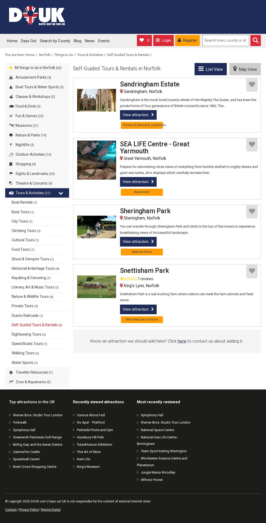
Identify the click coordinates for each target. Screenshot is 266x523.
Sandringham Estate (149, 84)
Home (12, 41)
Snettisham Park (144, 270)
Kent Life (83, 459)
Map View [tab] (247, 69)
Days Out (28, 41)
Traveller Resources (34, 372)
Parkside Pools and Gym (95, 430)
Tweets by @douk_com (216, 395)
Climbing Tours (26, 231)
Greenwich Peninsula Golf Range (37, 437)
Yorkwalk (20, 422)
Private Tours (25, 306)
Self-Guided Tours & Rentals (128, 55)
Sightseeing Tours (29, 334)
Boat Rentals (24, 202)
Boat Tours (23, 212)
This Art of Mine (89, 452)
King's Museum (88, 467)
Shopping (25, 164)
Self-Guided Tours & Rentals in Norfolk (117, 68)
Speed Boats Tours (29, 344)
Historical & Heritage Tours (35, 268)
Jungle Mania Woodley (158, 472)
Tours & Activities (90, 55)
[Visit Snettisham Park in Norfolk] (96, 286)
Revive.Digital (51, 510)
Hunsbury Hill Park (90, 437)
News (90, 41)
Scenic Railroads (27, 315)
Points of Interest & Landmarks (143, 125)
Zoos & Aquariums (33, 382)
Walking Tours (25, 353)
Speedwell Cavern (26, 459)
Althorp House (152, 480)
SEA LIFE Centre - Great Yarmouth (154, 148)
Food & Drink (28, 106)
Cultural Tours (25, 240)
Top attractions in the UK (32, 402)
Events (104, 41)
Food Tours (23, 249)
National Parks (142, 252)
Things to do (63, 55)
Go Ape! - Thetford (91, 422)
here (182, 341)
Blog (77, 41)
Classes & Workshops (35, 96)
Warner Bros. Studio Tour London (38, 415)
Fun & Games (29, 116)
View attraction (136, 114)
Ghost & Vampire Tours (33, 259)
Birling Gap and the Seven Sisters (37, 444)
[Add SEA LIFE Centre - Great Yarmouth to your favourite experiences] (252, 145)
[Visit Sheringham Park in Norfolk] (96, 227)
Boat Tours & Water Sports (39, 87)
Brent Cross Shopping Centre (34, 467)
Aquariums (141, 192)
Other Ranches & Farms (141, 319)
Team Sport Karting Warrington (164, 451)
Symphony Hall (24, 430)
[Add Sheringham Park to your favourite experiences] (252, 211)
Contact (11, 510)
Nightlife (24, 145)
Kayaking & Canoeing (31, 278)
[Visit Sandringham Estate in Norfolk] (96, 100)
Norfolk (44, 55)
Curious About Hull (91, 415)
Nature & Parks (30, 135)
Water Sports (25, 363)
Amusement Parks (33, 77)
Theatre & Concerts (33, 183)
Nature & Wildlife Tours (32, 296)
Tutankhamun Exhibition (94, 444)
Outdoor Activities (33, 154)
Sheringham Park (145, 211)
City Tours (22, 221)
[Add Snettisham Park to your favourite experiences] (252, 271)
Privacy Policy (29, 510)
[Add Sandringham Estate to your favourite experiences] (252, 85)
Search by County (55, 41)
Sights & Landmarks (35, 174)
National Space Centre (157, 430)
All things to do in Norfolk (38, 68)
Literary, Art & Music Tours (35, 287)
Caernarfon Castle (26, 452)
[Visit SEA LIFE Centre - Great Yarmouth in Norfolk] (96, 160)
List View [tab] (213, 69)
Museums (26, 125)
